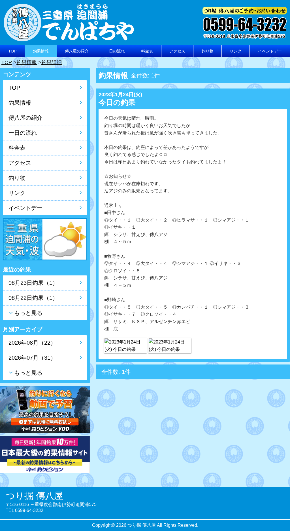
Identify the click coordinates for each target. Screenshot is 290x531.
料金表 (147, 51)
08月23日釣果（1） (33, 283)
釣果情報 (41, 51)
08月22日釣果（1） (33, 298)
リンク (236, 51)
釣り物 (208, 51)
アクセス (177, 51)
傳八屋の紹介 (77, 51)
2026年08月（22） (32, 343)
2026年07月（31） (32, 358)
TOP (12, 51)
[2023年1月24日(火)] (125, 345)
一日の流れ (115, 51)
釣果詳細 (51, 62)
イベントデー (270, 51)
